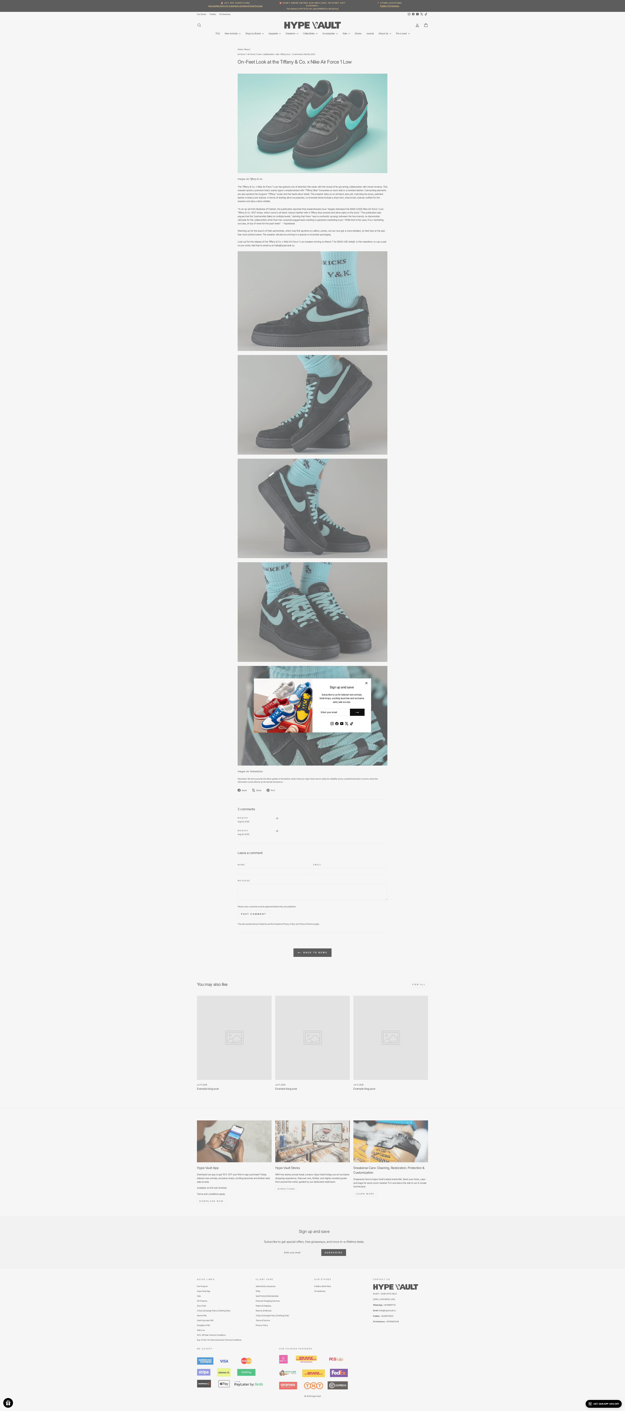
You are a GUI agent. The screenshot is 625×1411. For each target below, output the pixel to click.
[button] (604, 1404)
